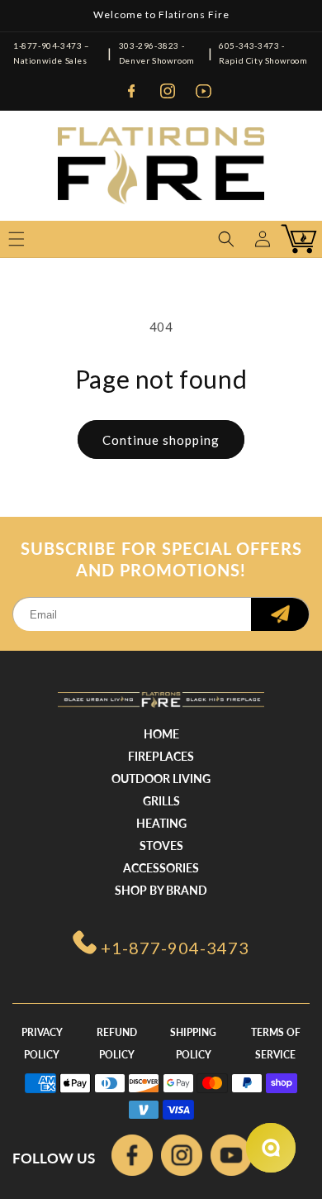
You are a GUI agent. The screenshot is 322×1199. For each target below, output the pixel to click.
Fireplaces (161, 756)
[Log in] (262, 239)
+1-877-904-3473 (175, 948)
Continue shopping (161, 439)
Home (161, 734)
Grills (161, 801)
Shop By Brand (161, 890)
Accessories (161, 868)
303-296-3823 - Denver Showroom (157, 53)
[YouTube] (204, 91)
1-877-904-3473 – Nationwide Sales (51, 53)
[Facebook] (131, 91)
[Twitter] (231, 1158)
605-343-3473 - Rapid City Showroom (263, 53)
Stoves (161, 845)
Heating (161, 823)
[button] (226, 239)
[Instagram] (167, 91)
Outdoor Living (161, 778)
